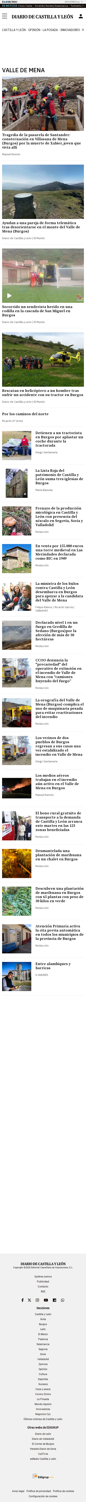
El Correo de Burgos (43, 1443)
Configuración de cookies (43, 1496)
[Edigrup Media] (43, 1476)
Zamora (43, 1364)
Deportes (43, 1379)
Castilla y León (14, 30)
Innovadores (70, 30)
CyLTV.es (43, 1453)
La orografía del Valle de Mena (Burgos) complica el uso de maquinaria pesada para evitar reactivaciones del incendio (59, 708)
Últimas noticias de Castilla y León (43, 1419)
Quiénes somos (43, 1276)
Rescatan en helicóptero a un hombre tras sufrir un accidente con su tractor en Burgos (42, 392)
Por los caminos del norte (25, 414)
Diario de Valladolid (43, 1438)
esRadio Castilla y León (43, 1458)
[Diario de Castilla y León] (42, 16)
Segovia (43, 1349)
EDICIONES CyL (72, 2)
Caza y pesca (43, 1389)
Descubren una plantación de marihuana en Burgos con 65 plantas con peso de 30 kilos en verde (59, 894)
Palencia (43, 1339)
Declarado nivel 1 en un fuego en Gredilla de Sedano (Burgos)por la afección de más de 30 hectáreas (56, 631)
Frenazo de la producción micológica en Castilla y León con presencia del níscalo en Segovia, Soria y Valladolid (59, 516)
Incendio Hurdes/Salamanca (51, 5)
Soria (43, 1354)
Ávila (43, 1319)
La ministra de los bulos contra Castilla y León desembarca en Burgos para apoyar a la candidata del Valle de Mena (59, 592)
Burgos (43, 1324)
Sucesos (43, 1384)
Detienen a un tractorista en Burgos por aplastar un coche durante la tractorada (59, 439)
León (43, 1329)
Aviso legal (18, 1491)
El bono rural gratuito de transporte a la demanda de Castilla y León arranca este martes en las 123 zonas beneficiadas (58, 821)
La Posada (50, 30)
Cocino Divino (43, 1394)
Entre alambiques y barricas (53, 966)
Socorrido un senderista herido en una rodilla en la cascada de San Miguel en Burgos (37, 311)
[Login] (81, 16)
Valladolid (43, 1359)
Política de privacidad (39, 1491)
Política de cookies (63, 1491)
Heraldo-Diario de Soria (43, 1448)
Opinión (34, 30)
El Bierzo (43, 1334)
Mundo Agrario (43, 1404)
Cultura (43, 1374)
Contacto (43, 1286)
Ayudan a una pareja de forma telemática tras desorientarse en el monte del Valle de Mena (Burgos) (41, 227)
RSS (43, 1291)
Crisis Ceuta (25, 5)
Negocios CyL (43, 1414)
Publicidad (43, 1281)
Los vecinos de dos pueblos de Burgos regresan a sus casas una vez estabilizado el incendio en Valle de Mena (58, 746)
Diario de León (43, 1433)
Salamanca (43, 1344)
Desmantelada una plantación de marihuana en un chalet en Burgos (58, 855)
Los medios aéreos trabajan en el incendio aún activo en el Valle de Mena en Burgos (57, 781)
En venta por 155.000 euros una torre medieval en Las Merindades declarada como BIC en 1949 (59, 552)
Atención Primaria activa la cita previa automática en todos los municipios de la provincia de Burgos (59, 932)
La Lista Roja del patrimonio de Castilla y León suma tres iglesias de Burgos (59, 477)
